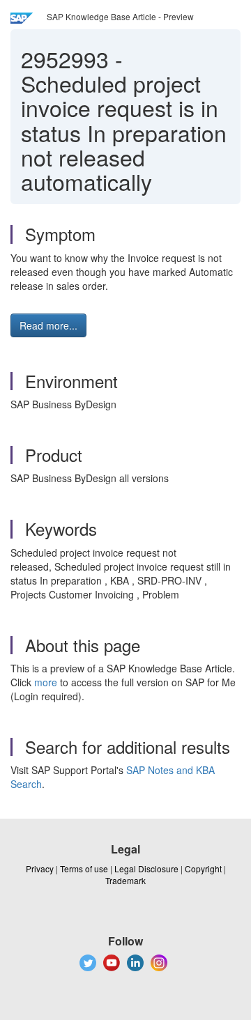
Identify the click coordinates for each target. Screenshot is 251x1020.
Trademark (125, 880)
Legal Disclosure (146, 868)
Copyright (203, 868)
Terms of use (84, 868)
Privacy (40, 868)
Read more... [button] (48, 325)
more (45, 682)
